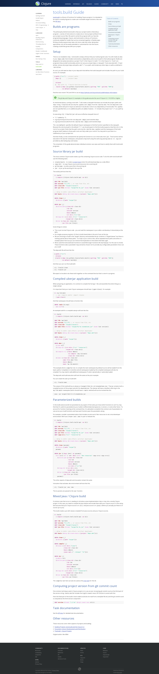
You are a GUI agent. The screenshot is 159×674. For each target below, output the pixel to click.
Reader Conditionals (41, 51)
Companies (38, 654)
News (117, 4)
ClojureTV (82, 658)
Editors (38, 20)
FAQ (37, 30)
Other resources (113, 46)
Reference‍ (76, 4)
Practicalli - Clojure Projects (63, 631)
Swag (81, 662)
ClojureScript (106, 654)
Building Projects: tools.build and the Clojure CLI (69, 627)
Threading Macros (41, 44)
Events (82, 652)
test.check (38, 74)
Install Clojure (39, 18)
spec (37, 35)
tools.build (38, 66)
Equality (38, 46)
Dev (112, 4)
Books (81, 660)
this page (119, 672)
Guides (96, 4)
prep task (86, 581)
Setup (110, 24)
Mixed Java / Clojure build (113, 35)
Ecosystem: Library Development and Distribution (70, 629)
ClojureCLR (105, 657)
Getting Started (40, 16)
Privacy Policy (38, 664)
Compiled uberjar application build (113, 29)
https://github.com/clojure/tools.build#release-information (98, 92)
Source (104, 652)
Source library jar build (114, 26)
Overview (68, 4)
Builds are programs (114, 21)
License (37, 662)
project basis (77, 162)
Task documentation (114, 44)
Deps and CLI (39, 64)
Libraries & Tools (62, 659)
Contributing (38, 652)
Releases (89, 4)
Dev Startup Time (41, 59)
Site (36, 657)
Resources (38, 650)
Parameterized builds (114, 32)
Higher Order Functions (42, 53)
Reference (60, 652)
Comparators (39, 49)
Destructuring (40, 42)
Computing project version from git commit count (113, 40)
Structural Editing (40, 23)
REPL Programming (42, 25)
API (83, 4)
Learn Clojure (40, 27)
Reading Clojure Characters (40, 38)
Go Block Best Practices (42, 72)
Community (104, 4)
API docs (58, 21)
